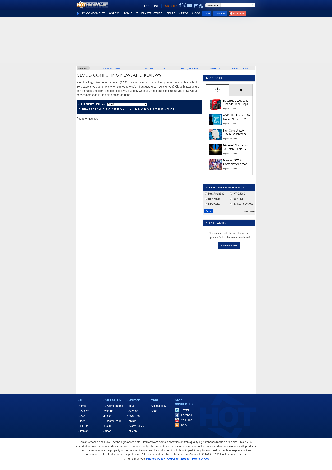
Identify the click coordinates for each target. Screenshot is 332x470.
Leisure (107, 425)
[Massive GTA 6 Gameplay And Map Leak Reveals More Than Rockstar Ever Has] (215, 164)
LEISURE (170, 13)
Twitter (185, 410)
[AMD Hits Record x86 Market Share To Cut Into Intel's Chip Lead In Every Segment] (215, 119)
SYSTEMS (114, 13)
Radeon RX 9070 (243, 204)
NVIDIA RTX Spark (240, 68)
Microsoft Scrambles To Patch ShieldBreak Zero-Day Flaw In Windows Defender (236, 147)
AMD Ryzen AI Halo (189, 68)
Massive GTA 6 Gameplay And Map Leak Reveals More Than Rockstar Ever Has (235, 162)
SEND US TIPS (170, 6)
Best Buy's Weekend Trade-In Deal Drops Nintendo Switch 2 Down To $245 (235, 102)
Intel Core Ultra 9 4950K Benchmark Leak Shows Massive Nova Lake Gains (236, 132)
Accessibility (158, 405)
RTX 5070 (214, 204)
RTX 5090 (214, 199)
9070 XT (238, 199)
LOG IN (148, 6)
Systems (108, 410)
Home (82, 405)
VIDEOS (183, 13)
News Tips (133, 415)
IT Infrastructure (112, 420)
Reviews (83, 410)
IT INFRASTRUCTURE (149, 13)
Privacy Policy (135, 425)
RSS (184, 425)
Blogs (81, 420)
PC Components (113, 405)
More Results (249, 212)
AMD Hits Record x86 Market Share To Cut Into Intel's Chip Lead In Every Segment (236, 117)
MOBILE (127, 13)
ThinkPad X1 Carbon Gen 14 (113, 68)
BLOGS (195, 13)
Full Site (83, 425)
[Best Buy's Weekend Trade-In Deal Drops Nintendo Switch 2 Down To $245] (215, 104)
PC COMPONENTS (93, 13)
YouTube (186, 420)
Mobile (107, 415)
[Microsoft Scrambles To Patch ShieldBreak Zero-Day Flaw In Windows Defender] (215, 149)
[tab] (217, 90)
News (81, 415)
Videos (107, 431)
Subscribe (219, 13)
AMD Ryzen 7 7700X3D (155, 68)
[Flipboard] (196, 5)
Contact (131, 420)
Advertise (132, 410)
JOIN (157, 6)
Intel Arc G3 (215, 68)
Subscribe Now (229, 245)
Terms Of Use (200, 458)
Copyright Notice (178, 458)
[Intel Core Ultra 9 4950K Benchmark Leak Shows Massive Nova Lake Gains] (215, 134)
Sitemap (83, 431)
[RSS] (201, 5)
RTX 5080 (239, 193)
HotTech (132, 431)
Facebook (187, 415)
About (130, 405)
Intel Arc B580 (216, 193)
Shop (206, 13)
